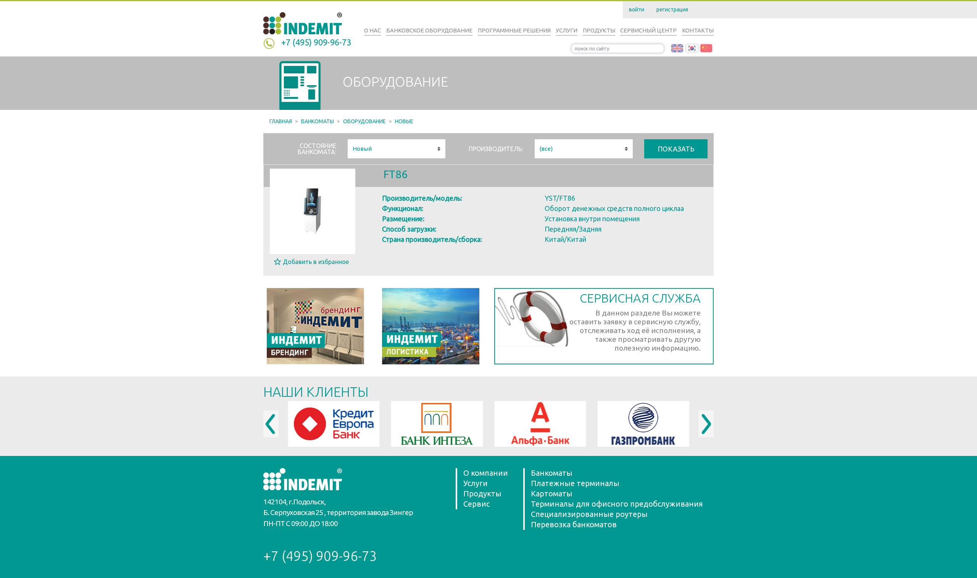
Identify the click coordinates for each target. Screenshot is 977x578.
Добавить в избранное (316, 261)
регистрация (672, 9)
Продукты (599, 30)
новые (404, 121)
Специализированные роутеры (589, 514)
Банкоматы (317, 121)
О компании (485, 473)
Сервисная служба (640, 298)
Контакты (698, 30)
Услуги (566, 30)
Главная (280, 121)
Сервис (476, 503)
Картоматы (551, 493)
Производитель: (496, 148)
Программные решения (514, 30)
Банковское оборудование (429, 30)
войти (636, 9)
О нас (372, 30)
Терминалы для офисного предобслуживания (617, 503)
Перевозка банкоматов (574, 524)
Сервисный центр (648, 30)
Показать (676, 149)
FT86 (396, 174)
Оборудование (364, 121)
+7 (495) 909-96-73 (316, 42)
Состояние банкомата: (317, 148)
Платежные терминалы (575, 483)
